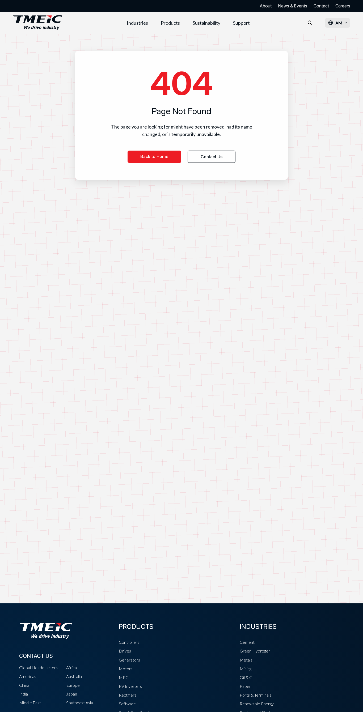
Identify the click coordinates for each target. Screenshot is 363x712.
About (266, 5)
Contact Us (211, 156)
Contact (321, 5)
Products (170, 23)
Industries (137, 23)
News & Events (292, 5)
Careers (342, 5)
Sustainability (206, 23)
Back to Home (154, 156)
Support (241, 23)
